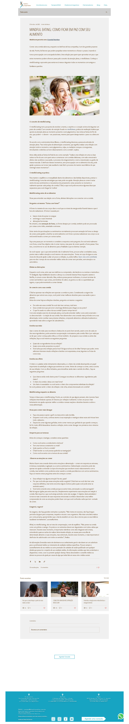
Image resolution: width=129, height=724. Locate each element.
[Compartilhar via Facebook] (30, 562)
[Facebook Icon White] (65, 719)
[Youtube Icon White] (72, 719)
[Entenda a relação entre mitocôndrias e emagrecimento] (95, 589)
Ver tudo (106, 578)
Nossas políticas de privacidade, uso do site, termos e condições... (32, 716)
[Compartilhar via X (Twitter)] (35, 562)
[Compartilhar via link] (44, 562)
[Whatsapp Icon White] (53, 719)
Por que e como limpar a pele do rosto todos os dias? (32, 601)
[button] (106, 12)
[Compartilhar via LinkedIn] (40, 562)
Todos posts (24, 12)
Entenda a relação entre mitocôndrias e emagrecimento (94, 601)
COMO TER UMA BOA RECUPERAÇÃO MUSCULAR (63, 601)
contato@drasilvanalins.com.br (35, 709)
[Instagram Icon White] (59, 719)
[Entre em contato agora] (120, 716)
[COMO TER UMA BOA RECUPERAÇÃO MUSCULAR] (64, 589)
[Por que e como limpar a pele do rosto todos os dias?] (34, 589)
